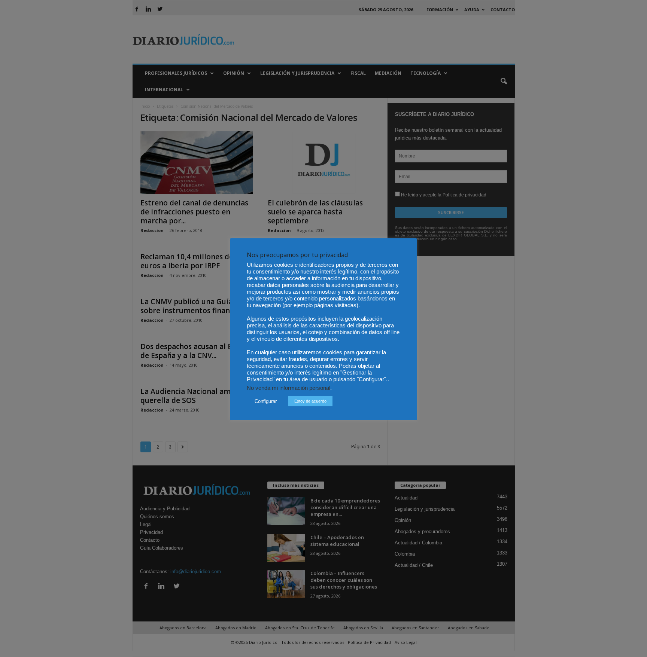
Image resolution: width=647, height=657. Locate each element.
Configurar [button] (266, 401)
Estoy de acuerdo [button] (310, 401)
